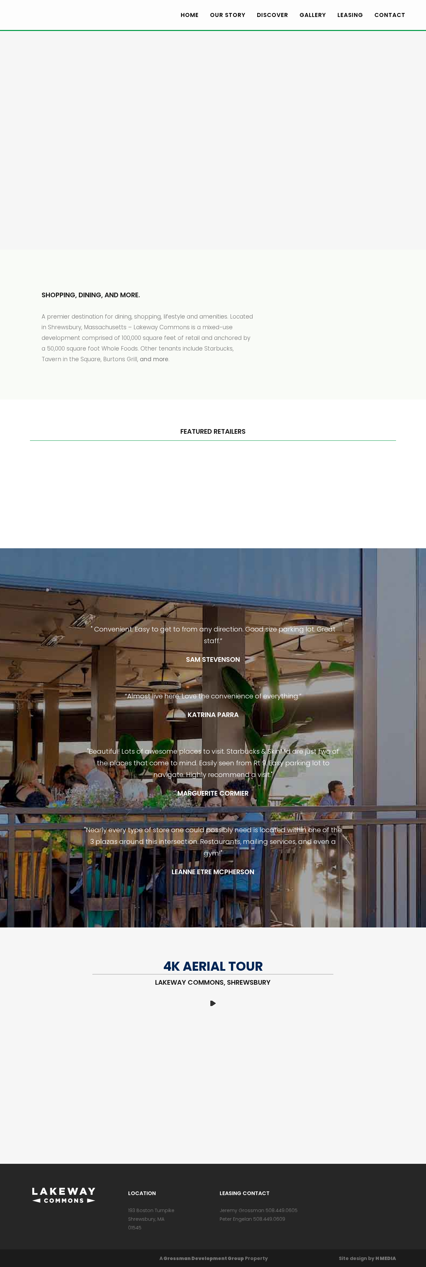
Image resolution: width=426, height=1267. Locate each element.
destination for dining (101, 317)
